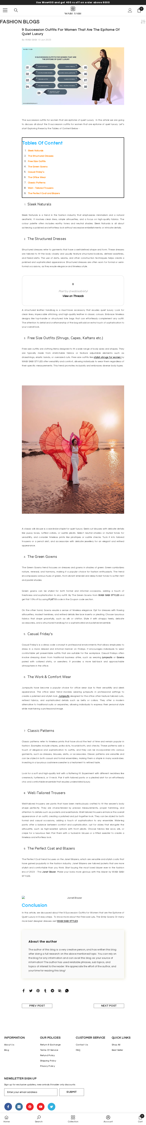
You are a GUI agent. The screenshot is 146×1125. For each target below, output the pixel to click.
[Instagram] (19, 1107)
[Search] (16, 10)
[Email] (59, 990)
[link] (39, 1119)
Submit (72, 1092)
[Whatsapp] (67, 990)
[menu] (5, 10)
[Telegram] (52, 990)
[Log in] (130, 10)
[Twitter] (31, 990)
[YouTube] (41, 1107)
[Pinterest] (38, 990)
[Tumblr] (45, 990)
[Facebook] (23, 990)
